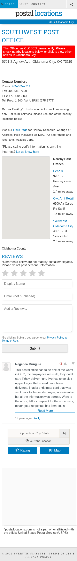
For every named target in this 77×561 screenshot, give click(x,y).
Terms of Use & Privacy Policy (50, 555)
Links (24, 4)
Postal (38, 13)
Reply (36, 418)
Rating (25, 450)
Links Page (20, 129)
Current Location (40, 440)
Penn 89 (58, 171)
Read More (45, 410)
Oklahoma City (26, 55)
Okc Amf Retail (63, 198)
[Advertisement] (38, 72)
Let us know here (27, 151)
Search (10, 4)
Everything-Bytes (30, 553)
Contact (38, 4)
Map (57, 450)
